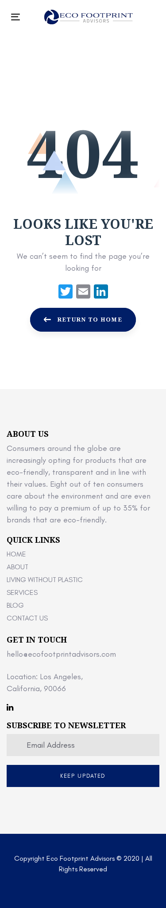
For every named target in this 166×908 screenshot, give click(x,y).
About (17, 567)
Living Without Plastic (45, 579)
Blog (15, 605)
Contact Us (27, 618)
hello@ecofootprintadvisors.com (61, 654)
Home (16, 554)
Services (22, 592)
